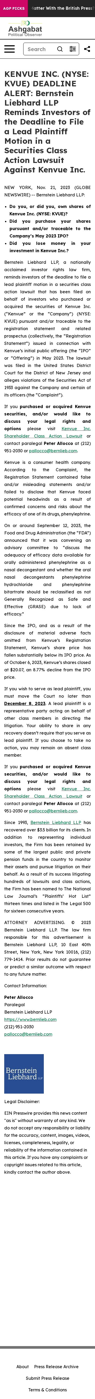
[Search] (60, 49)
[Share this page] (87, 49)
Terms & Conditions (47, 1389)
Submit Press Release (47, 1378)
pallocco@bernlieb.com (53, 450)
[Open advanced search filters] (72, 49)
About (22, 1366)
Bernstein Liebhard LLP (55, 822)
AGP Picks (14, 8)
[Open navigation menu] (9, 49)
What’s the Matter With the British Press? (50, 8)
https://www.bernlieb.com (30, 1019)
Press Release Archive (56, 1366)
